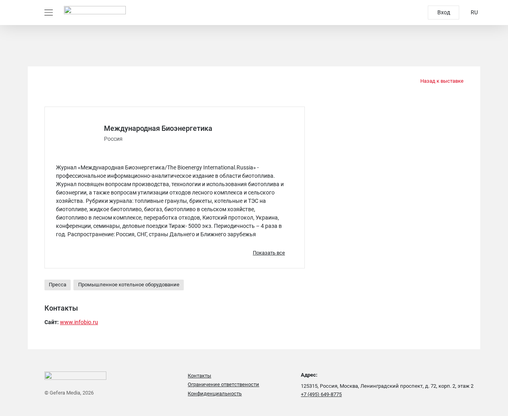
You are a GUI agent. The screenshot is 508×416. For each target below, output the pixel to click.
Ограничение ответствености (223, 384)
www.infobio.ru (79, 322)
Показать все (269, 253)
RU (474, 12)
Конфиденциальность (215, 394)
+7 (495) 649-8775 (321, 394)
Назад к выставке (441, 81)
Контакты (199, 376)
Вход (443, 12)
